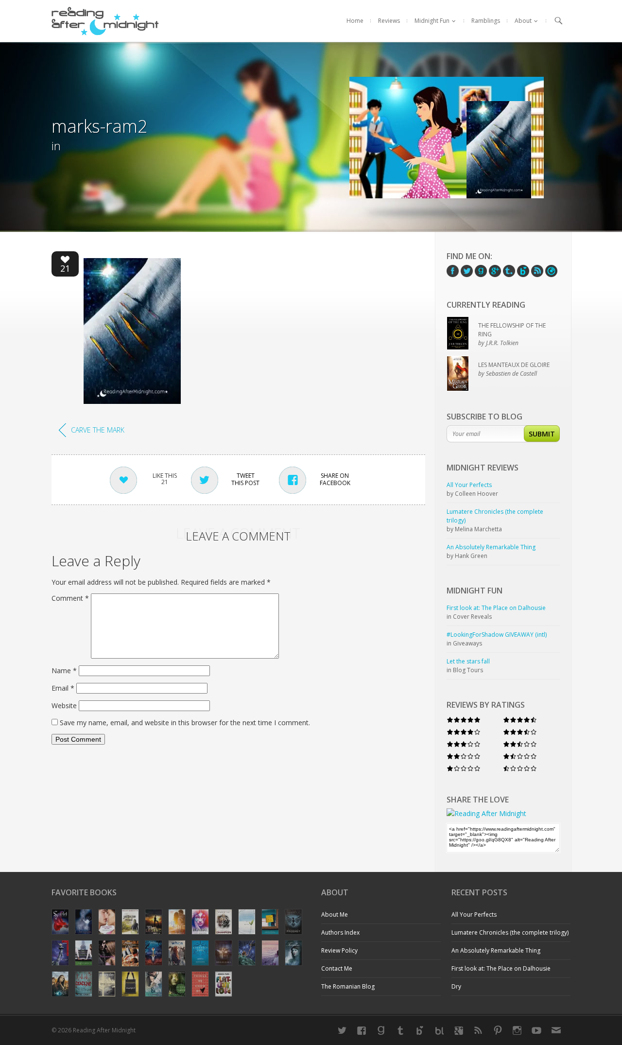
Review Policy (339, 950)
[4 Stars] (464, 732)
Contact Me (336, 968)
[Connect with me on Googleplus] (458, 1030)
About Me (334, 914)
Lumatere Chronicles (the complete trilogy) (510, 932)
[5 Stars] (464, 720)
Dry (456, 986)
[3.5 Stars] (520, 732)
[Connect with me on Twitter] (342, 1030)
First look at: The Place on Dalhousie (501, 968)
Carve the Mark (97, 430)
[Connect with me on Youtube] (536, 1030)
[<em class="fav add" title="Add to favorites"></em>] (65, 261)
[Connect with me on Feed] (478, 1030)
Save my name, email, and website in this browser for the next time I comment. (185, 722)
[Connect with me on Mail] (556, 1030)
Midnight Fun (432, 21)
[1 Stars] (464, 768)
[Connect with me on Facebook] (361, 1030)
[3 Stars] (464, 744)
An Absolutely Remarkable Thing (495, 950)
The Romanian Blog (348, 986)
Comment (70, 598)
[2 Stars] (464, 756)
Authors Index (340, 932)
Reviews (389, 21)
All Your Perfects (474, 914)
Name (64, 670)
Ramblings (485, 21)
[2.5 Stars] (520, 744)
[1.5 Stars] (520, 756)
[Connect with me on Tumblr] (400, 1030)
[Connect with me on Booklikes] (439, 1030)
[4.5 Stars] (520, 720)
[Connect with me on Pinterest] (497, 1030)
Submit (542, 433)
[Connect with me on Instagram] (517, 1030)
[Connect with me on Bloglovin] (420, 1030)
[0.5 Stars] (520, 768)
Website (64, 705)
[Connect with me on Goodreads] (381, 1030)
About (523, 21)
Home (354, 21)
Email (63, 688)
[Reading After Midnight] (105, 21)
